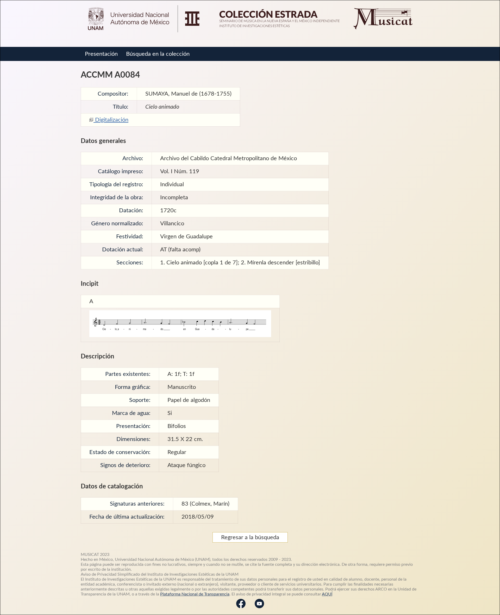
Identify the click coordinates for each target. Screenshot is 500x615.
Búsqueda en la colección (158, 54)
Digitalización (110, 120)
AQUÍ (327, 594)
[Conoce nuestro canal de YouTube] (259, 609)
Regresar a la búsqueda (250, 537)
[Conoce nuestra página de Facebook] (241, 609)
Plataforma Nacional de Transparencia (194, 594)
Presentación (101, 54)
